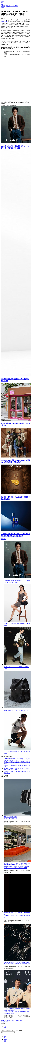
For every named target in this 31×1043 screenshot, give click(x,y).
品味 (2, 3)
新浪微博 (3, 6)
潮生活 (17, 1020)
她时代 (21, 1020)
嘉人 (2, 1020)
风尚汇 (13, 1020)
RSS (12, 6)
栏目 (5, 1037)
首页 (5, 1036)
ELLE (4, 1020)
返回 (7, 1022)
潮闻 (2, 4)
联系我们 (15, 6)
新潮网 (2, 1)
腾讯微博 (8, 6)
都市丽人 (9, 1020)
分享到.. (6, 1039)
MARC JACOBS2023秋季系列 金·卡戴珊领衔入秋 (17, 963)
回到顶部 (3, 1022)
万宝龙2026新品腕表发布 (10, 818)
